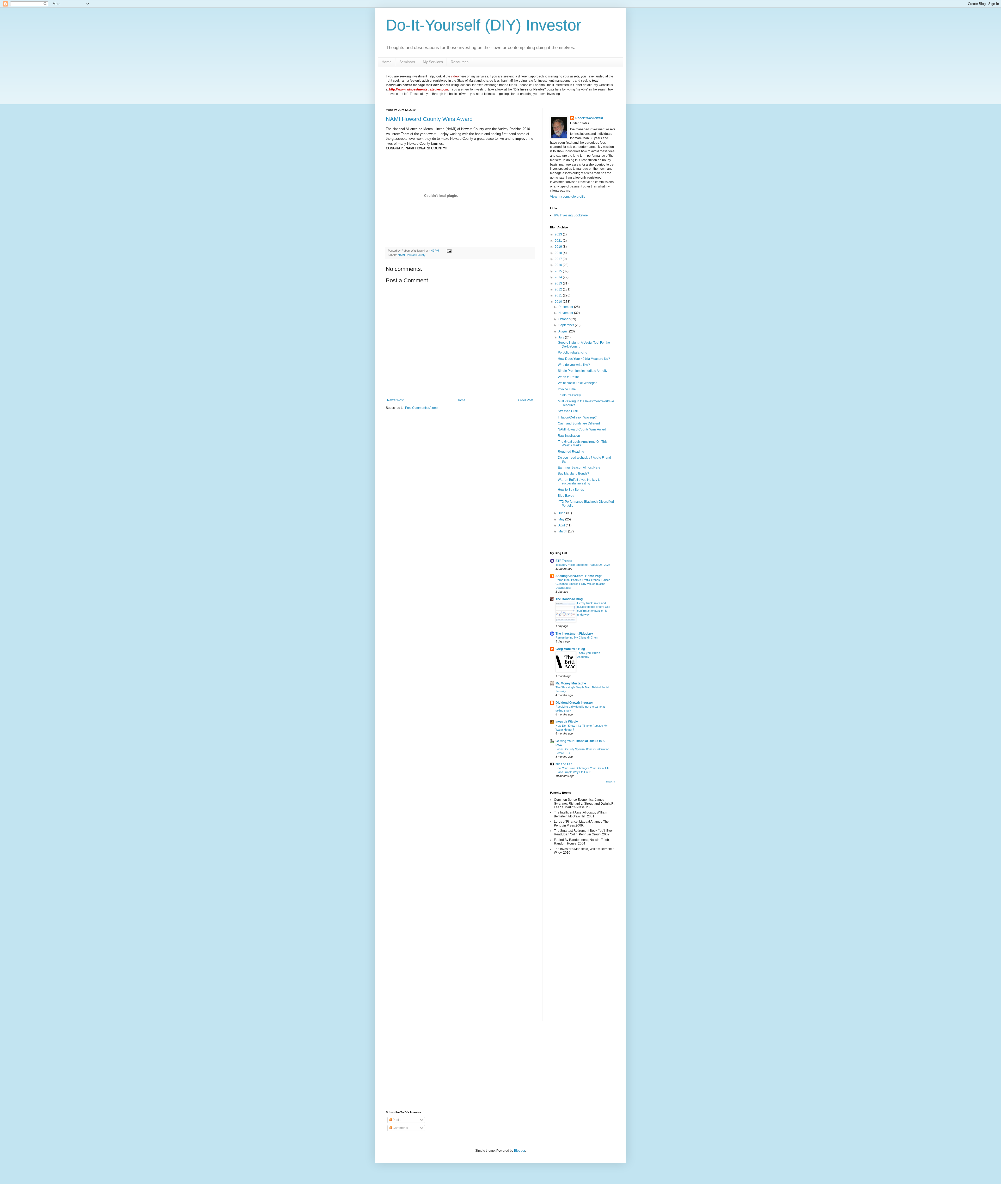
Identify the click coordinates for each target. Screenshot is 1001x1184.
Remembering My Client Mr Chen (576, 637)
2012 (559, 289)
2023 (559, 234)
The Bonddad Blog (569, 599)
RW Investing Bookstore (571, 215)
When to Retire (568, 377)
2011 (559, 295)
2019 (559, 246)
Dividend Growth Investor (574, 703)
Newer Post (395, 400)
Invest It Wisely (567, 722)
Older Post (525, 400)
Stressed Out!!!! (568, 411)
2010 (559, 301)
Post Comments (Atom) (421, 408)
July (561, 337)
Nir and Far (564, 764)
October (564, 319)
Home (387, 62)
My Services (433, 62)
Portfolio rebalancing (572, 352)
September (566, 325)
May (561, 519)
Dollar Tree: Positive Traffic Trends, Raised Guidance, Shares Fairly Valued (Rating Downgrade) (583, 583)
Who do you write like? (574, 365)
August (563, 331)
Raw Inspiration (569, 436)
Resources (459, 62)
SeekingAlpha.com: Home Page (579, 576)
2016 (559, 265)
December (566, 307)
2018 (559, 253)
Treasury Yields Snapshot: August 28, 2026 (583, 564)
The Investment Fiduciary (574, 633)
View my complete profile (567, 196)
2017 (559, 259)
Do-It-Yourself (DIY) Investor (483, 25)
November (566, 313)
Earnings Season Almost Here (579, 467)
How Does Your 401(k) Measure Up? (584, 359)
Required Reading (571, 451)
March (563, 531)
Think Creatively (569, 395)
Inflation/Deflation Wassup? (577, 417)
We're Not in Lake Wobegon (577, 383)
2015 (559, 271)
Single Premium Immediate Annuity (582, 371)
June (562, 513)
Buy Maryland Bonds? (573, 473)
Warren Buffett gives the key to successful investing (579, 481)
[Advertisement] (565, 941)
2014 (559, 277)
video (455, 76)
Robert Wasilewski (589, 118)
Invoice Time (567, 389)
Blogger (519, 1150)
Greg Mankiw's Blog (570, 649)
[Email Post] (448, 250)
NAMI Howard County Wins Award (429, 119)
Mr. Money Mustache (571, 683)
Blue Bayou (566, 495)
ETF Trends (564, 561)
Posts (396, 1120)
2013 (559, 283)
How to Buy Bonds (571, 489)
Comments (400, 1128)
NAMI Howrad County (411, 255)
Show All (610, 781)
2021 (559, 240)
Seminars (407, 62)
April (562, 525)
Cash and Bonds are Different (579, 423)
